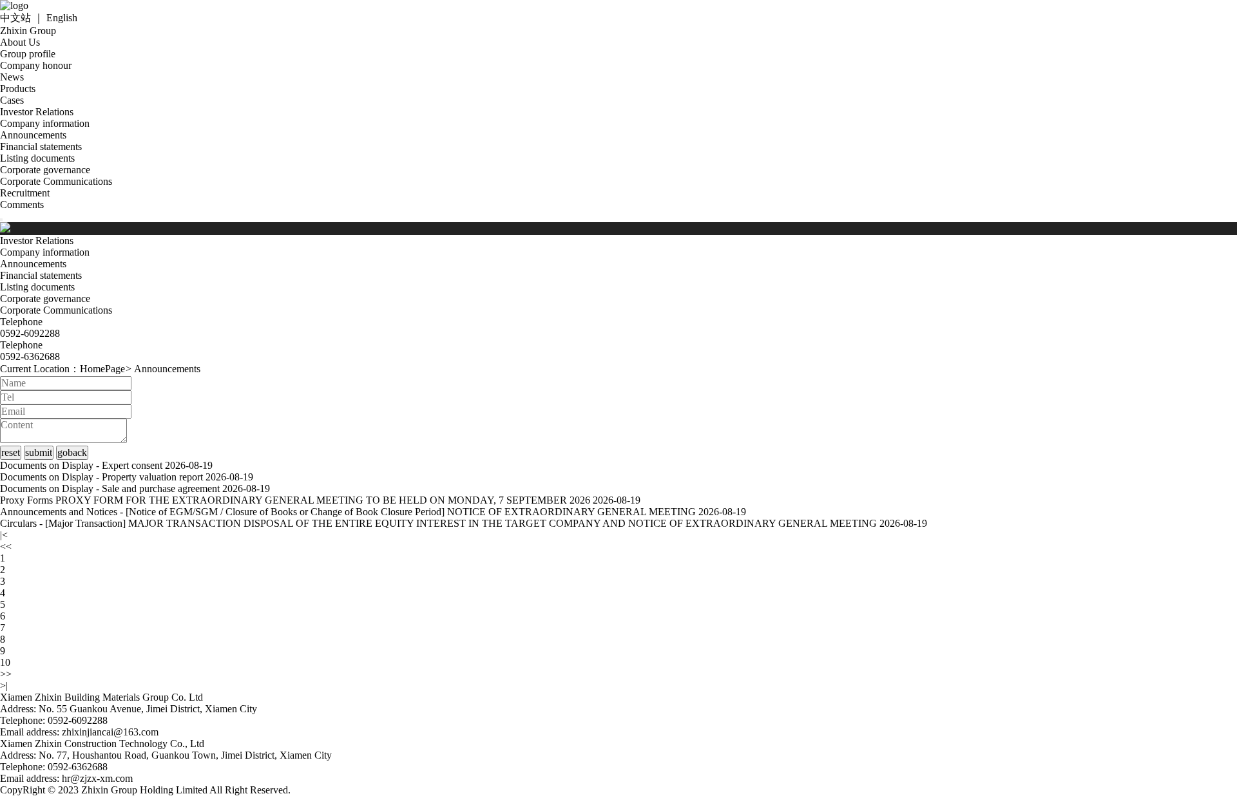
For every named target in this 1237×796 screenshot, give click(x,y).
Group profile (27, 53)
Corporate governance (45, 169)
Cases (12, 100)
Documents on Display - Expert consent (81, 465)
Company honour (36, 65)
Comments (22, 204)
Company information (45, 123)
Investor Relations (36, 111)
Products (17, 88)
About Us (20, 42)
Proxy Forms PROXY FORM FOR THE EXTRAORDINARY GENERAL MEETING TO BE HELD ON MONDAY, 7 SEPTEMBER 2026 (295, 500)
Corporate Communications (56, 181)
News (12, 76)
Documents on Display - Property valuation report (101, 476)
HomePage (102, 368)
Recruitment (25, 192)
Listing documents (37, 158)
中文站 (15, 17)
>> (6, 673)
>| (4, 685)
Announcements (33, 134)
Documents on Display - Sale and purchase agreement (110, 488)
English (61, 17)
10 (5, 662)
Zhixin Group (28, 30)
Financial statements (41, 146)
